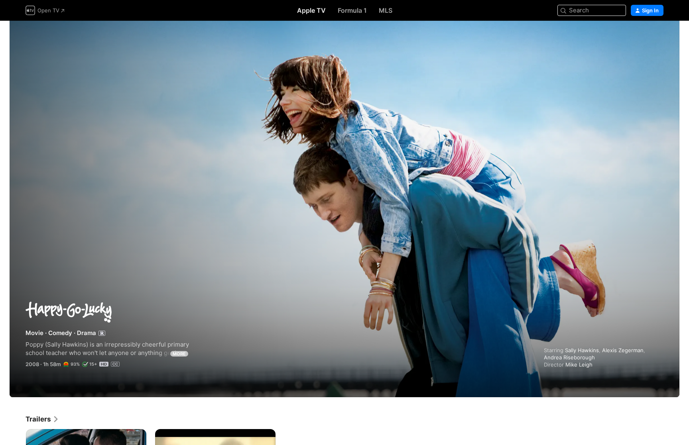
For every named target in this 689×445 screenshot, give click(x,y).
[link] (42, 419)
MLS (385, 10)
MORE (179, 354)
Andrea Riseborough (569, 357)
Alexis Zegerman (623, 350)
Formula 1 (352, 10)
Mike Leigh (579, 364)
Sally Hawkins (582, 350)
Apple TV (311, 10)
